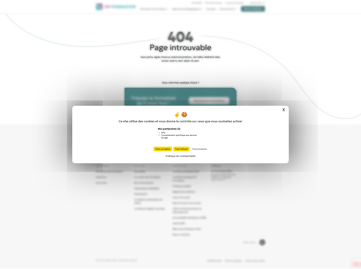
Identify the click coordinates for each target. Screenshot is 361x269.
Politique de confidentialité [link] (180, 156)
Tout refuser (181, 149)
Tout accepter (162, 149)
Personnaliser (199, 149)
